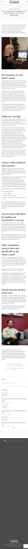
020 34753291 (20, 544)
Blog (18, 9)
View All (13, 427)
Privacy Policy (10, 546)
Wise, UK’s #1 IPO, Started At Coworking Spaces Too (13, 369)
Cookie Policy (17, 546)
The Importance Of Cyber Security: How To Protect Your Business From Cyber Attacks (14, 364)
